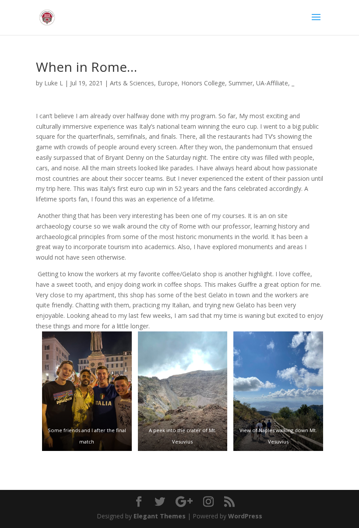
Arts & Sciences (132, 83)
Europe (168, 83)
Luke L (53, 83)
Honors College (203, 83)
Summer (241, 83)
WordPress (245, 516)
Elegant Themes (160, 516)
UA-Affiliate (272, 83)
